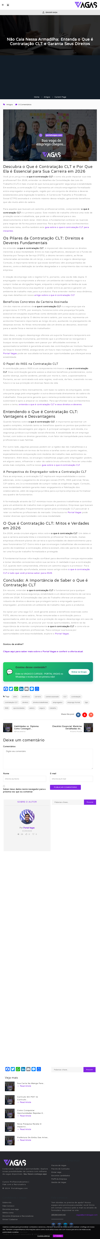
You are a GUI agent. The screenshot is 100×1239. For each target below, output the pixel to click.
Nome (6, 773)
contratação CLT (11, 702)
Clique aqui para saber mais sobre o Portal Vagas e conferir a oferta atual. (43, 651)
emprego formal (73, 702)
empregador (58, 702)
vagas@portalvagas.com (87, 1215)
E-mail (53, 773)
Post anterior (21, 731)
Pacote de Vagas (58, 1165)
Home (36, 97)
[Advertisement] (50, 76)
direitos (25, 702)
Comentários (9, 746)
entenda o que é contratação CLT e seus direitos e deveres (50, 404)
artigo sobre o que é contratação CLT (54, 295)
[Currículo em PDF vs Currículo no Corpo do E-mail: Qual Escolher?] (10, 1100)
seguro (42, 708)
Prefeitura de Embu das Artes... (33, 1137)
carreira (38, 697)
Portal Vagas (10, 353)
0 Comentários (24, 104)
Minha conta (7, 1213)
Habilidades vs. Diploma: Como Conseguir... (26, 727)
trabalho (53, 708)
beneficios (26, 697)
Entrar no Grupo (79, 672)
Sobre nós (6, 1202)
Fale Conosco (8, 1206)
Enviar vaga (51, 12)
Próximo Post (75, 731)
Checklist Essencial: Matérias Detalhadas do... (67, 727)
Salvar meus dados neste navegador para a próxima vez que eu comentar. (24, 790)
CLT (65, 697)
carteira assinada (52, 697)
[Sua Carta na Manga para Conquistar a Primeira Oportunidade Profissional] (10, 1086)
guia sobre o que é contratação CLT (61, 465)
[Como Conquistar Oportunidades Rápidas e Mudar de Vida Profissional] (10, 1113)
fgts (86, 702)
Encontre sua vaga (10, 1209)
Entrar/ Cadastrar (10, 1219)
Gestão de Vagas (58, 1182)
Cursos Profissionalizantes (15, 1182)
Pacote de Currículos (60, 1169)
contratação (76, 697)
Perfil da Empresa (59, 1179)
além (15, 697)
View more (23, 1232)
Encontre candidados (60, 1175)
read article (25, 1086)
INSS (6, 708)
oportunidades (18, 708)
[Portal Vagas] (74, 4)
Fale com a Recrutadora (14, 1184)
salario (32, 708)
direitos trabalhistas (40, 702)
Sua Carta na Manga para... (31, 1083)
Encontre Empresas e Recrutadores (17, 1216)
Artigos (47, 97)
